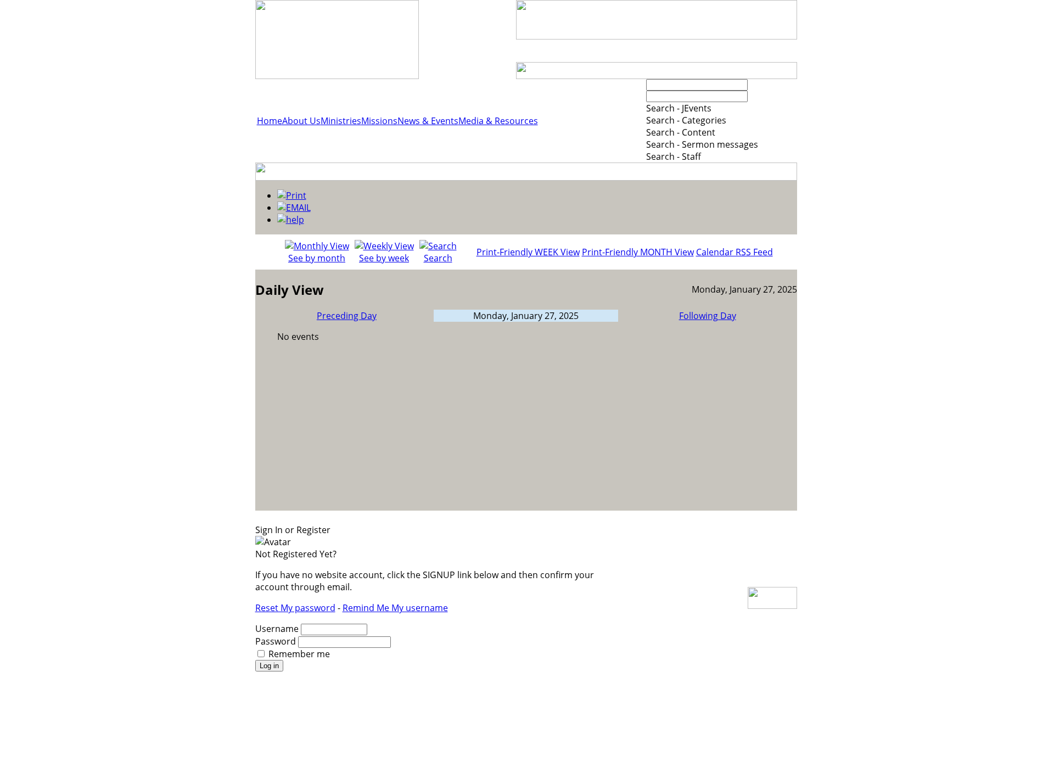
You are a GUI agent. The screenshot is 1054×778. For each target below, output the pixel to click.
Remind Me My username (395, 608)
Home (269, 121)
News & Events (427, 121)
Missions (379, 121)
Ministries (341, 121)
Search (438, 258)
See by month (316, 258)
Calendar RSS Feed (734, 252)
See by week (384, 258)
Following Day (707, 316)
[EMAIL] (294, 208)
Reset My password (295, 608)
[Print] (291, 195)
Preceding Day (347, 316)
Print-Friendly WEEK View (528, 252)
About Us (301, 121)
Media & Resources (498, 121)
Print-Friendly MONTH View (638, 252)
